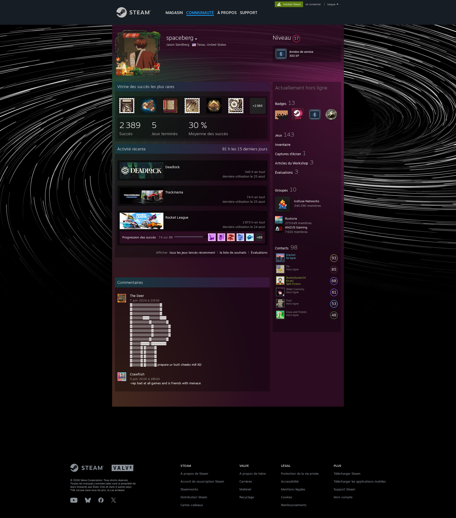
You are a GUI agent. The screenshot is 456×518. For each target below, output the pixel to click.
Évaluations (259, 252)
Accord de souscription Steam (202, 481)
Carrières (245, 481)
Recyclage (246, 497)
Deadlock (172, 167)
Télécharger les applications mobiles (360, 481)
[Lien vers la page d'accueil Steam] (133, 16)
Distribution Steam (193, 497)
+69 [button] (259, 237)
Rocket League (176, 217)
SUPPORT (248, 12)
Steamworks (189, 489)
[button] (307, 37)
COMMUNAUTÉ (200, 12)
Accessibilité (290, 481)
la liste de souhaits (233, 252)
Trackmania (174, 192)
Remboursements (293, 505)
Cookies (286, 497)
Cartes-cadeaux (191, 505)
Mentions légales (293, 489)
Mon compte (343, 497)
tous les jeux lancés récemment (192, 252)
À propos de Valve (252, 473)
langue (331, 4)
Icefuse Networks (306, 201)
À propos (227, 12)
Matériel (245, 489)
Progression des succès (139, 237)
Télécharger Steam (347, 473)
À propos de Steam (194, 473)
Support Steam (344, 489)
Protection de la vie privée (299, 473)
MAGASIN (174, 12)
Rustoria (291, 218)
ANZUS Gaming (296, 227)
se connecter (313, 4)
